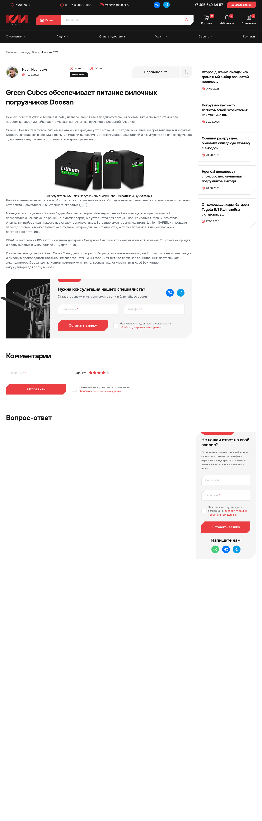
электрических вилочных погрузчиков (74, 122)
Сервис (204, 36)
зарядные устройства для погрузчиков (104, 218)
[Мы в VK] (157, 5)
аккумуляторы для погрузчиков (29, 267)
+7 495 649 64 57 (208, 5)
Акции (61, 36)
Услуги (160, 36)
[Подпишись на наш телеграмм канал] (166, 5)
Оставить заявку (83, 325)
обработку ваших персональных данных (227, 512)
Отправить (36, 389)
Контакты (249, 36)
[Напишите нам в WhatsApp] (215, 549)
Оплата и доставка (112, 36)
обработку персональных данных (141, 327)
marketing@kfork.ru (117, 5)
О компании (14, 36)
